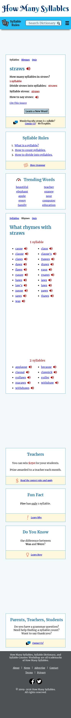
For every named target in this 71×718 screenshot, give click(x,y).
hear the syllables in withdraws (32, 388)
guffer (45, 377)
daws (18, 264)
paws (44, 290)
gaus (44, 269)
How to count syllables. (30, 150)
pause (19, 290)
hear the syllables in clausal (27, 372)
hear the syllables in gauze (26, 274)
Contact (54, 667)
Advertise (39, 667)
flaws (18, 269)
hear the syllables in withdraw (56, 382)
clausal (20, 372)
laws (44, 285)
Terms (29, 672)
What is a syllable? (27, 145)
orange (49, 191)
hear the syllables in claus (50, 248)
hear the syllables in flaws (25, 269)
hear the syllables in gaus (50, 269)
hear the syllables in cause (25, 248)
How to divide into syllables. (34, 154)
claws (19, 259)
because (46, 367)
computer (48, 200)
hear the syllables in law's (25, 285)
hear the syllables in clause (26, 253)
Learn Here (36, 554)
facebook (32, 681)
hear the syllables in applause (30, 367)
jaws (44, 280)
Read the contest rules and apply (35, 480)
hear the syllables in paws (50, 290)
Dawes (45, 259)
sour (49, 196)
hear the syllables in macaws (28, 382)
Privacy (41, 672)
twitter (39, 681)
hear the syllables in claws (25, 259)
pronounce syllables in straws (36, 97)
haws (18, 280)
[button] (58, 23)
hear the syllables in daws (25, 264)
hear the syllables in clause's (54, 253)
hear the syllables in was (23, 301)
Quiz (34, 60)
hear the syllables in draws (52, 264)
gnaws (45, 275)
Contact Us (30, 123)
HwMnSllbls (35, 8)
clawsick (46, 372)
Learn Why (35, 517)
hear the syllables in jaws (49, 280)
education (48, 205)
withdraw (47, 382)
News (27, 667)
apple (22, 196)
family (22, 205)
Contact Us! (38, 643)
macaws (20, 382)
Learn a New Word (37, 111)
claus (44, 248)
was (17, 301)
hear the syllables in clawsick (55, 372)
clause (19, 254)
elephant (22, 191)
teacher (49, 187)
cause (19, 248)
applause (21, 367)
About (16, 667)
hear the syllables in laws (50, 285)
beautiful (22, 187)
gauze (19, 275)
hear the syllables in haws (25, 280)
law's (18, 285)
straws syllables (28, 68)
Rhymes (25, 60)
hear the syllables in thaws (52, 295)
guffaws (20, 377)
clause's (46, 254)
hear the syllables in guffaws (28, 377)
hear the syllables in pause (26, 290)
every (22, 200)
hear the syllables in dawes (52, 259)
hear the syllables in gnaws (52, 274)
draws (45, 264)
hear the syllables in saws (24, 295)
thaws (45, 296)
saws (18, 296)
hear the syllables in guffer (52, 377)
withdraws (22, 388)
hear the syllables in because (54, 367)
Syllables (14, 218)
